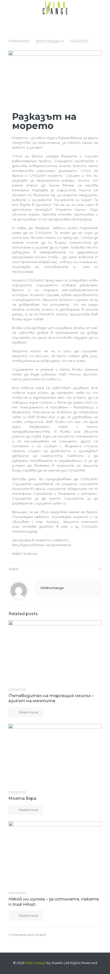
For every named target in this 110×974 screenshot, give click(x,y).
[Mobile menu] (103, 7)
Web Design (35, 963)
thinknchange (47, 41)
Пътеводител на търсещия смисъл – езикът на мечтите (51, 698)
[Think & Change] (55, 7)
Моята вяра (22, 798)
